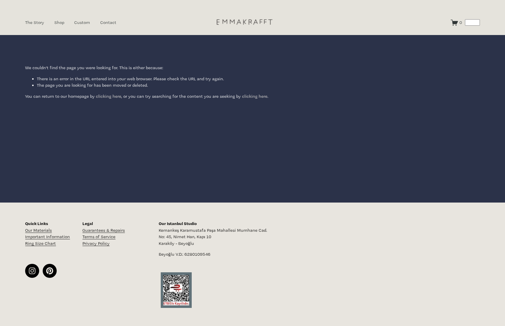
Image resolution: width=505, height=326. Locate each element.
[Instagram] (32, 271)
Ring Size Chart (40, 243)
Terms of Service (98, 236)
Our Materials (38, 230)
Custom (82, 22)
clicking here (108, 96)
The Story (34, 22)
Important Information (47, 236)
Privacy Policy (96, 243)
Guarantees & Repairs (103, 230)
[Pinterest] (50, 271)
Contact (108, 22)
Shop (59, 22)
